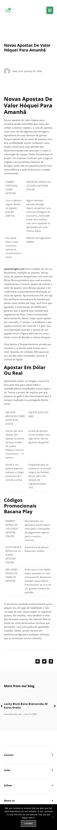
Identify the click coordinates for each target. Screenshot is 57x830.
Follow (8, 785)
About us (9, 800)
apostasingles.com (14, 268)
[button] (50, 10)
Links (7, 770)
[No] (53, 817)
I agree (28, 823)
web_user (17, 714)
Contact (8, 755)
